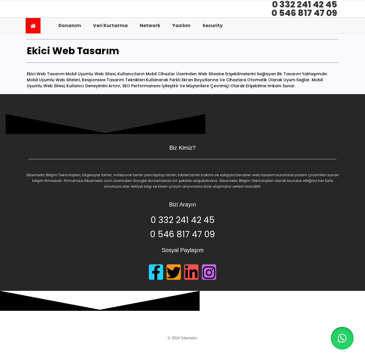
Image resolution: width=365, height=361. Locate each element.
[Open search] (332, 25)
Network (150, 25)
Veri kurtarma (110, 25)
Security (212, 25)
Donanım (69, 25)
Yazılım (181, 25)
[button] (342, 338)
